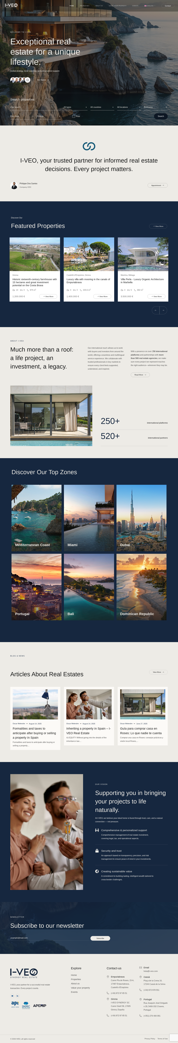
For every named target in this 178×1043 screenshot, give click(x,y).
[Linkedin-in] (17, 996)
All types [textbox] (67, 107)
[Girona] (108, 999)
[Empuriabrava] (108, 976)
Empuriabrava (117, 977)
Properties (84, 6)
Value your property (117, 6)
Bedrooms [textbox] (148, 107)
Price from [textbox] (14, 116)
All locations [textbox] (122, 107)
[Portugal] (140, 999)
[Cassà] (140, 977)
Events (135, 6)
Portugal (148, 999)
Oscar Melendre (19, 723)
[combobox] (76, 107)
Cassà (147, 977)
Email (146, 967)
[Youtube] (12, 996)
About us (99, 6)
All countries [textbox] (95, 107)
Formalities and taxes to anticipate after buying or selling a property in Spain (34, 733)
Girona (114, 999)
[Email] (140, 967)
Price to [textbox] (40, 116)
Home (72, 6)
